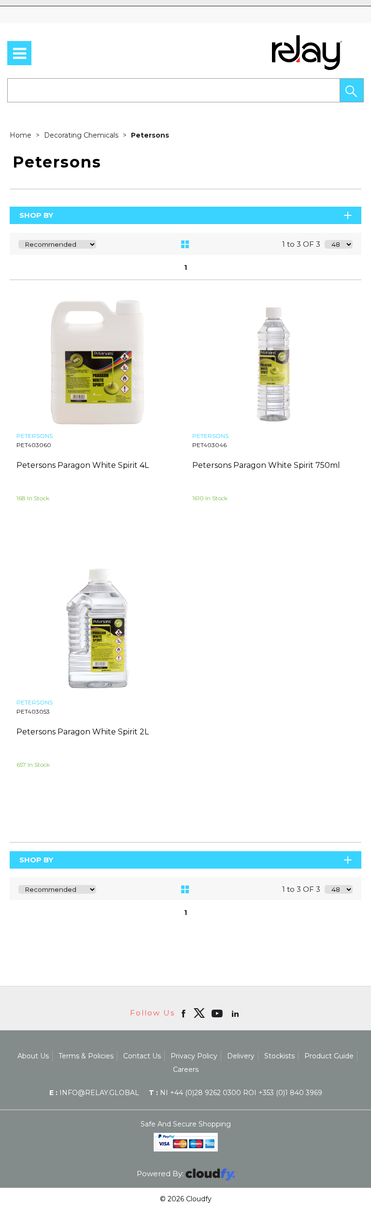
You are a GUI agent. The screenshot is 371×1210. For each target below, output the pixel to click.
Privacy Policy (194, 1056)
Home (21, 135)
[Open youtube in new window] (218, 1013)
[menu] (19, 53)
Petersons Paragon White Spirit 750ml (266, 465)
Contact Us (142, 1056)
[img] (199, 1013)
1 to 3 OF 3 (301, 244)
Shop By (36, 215)
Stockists (279, 1056)
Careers (186, 1069)
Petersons (150, 135)
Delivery (241, 1056)
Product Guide (329, 1056)
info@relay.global (94, 1092)
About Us (33, 1056)
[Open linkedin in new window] (236, 1013)
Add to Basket (140, 551)
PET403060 (33, 445)
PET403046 (209, 445)
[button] (352, 90)
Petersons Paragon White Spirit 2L (82, 731)
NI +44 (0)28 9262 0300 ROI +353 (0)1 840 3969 (235, 1092)
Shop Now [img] (54, 551)
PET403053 (33, 711)
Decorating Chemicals (82, 135)
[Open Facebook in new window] (184, 1013)
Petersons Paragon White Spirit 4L (82, 465)
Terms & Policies (86, 1056)
